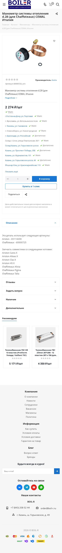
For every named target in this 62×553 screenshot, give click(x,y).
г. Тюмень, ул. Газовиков (16, 126)
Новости (31, 400)
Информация (31, 423)
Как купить (31, 428)
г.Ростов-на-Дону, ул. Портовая (19, 116)
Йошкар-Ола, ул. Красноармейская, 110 (23, 165)
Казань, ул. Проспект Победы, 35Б (20, 150)
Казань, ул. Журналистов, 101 (18, 155)
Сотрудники (31, 404)
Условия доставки (31, 436)
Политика (31, 416)
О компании (31, 396)
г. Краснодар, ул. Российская (17, 135)
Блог (31, 447)
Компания (31, 391)
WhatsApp (41, 487)
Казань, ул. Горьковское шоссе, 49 (20, 160)
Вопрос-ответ (31, 452)
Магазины (31, 412)
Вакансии (31, 408)
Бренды (31, 456)
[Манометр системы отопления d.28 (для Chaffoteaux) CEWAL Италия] (31, 53)
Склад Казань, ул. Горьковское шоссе (21, 145)
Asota (54, 80)
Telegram (27, 487)
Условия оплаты (31, 432)
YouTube (34, 487)
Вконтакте (19, 487)
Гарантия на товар (31, 440)
